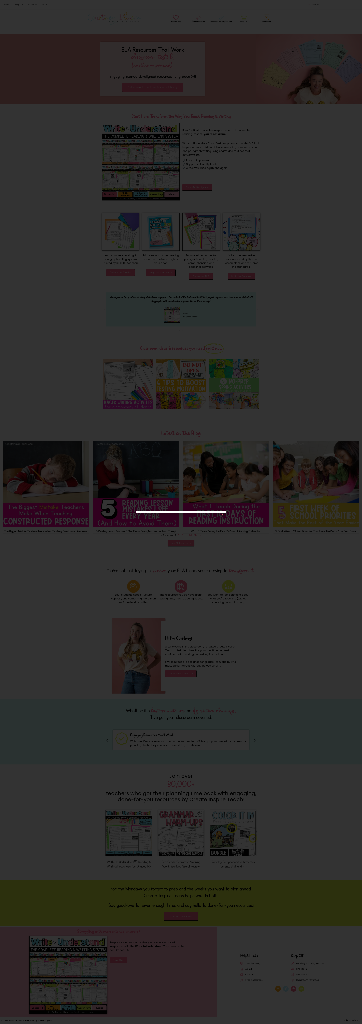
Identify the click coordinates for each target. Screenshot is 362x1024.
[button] (222, 514)
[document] (181, 512)
